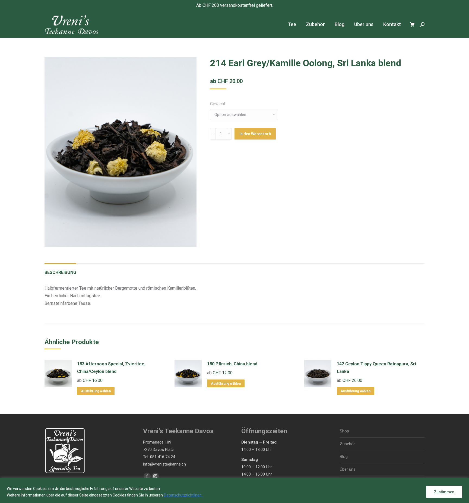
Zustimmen (444, 492)
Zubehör (347, 443)
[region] (234, 490)
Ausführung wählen (96, 391)
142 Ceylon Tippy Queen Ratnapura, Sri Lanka (376, 367)
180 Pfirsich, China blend (232, 363)
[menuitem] (292, 24)
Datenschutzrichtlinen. (183, 495)
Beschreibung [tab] (60, 272)
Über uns (348, 469)
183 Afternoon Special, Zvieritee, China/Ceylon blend (111, 367)
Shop (344, 431)
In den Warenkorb (255, 134)
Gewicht (217, 103)
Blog (344, 456)
